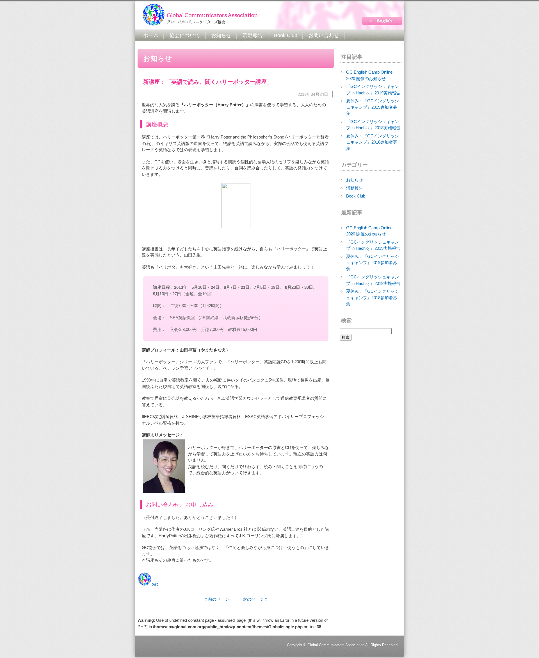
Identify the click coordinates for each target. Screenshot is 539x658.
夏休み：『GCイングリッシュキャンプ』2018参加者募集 (372, 142)
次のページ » (248, 599)
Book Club (285, 35)
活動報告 (253, 35)
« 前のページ (217, 599)
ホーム (150, 35)
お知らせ (221, 35)
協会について (185, 35)
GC (155, 584)
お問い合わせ (324, 35)
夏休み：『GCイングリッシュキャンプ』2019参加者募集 (372, 107)
